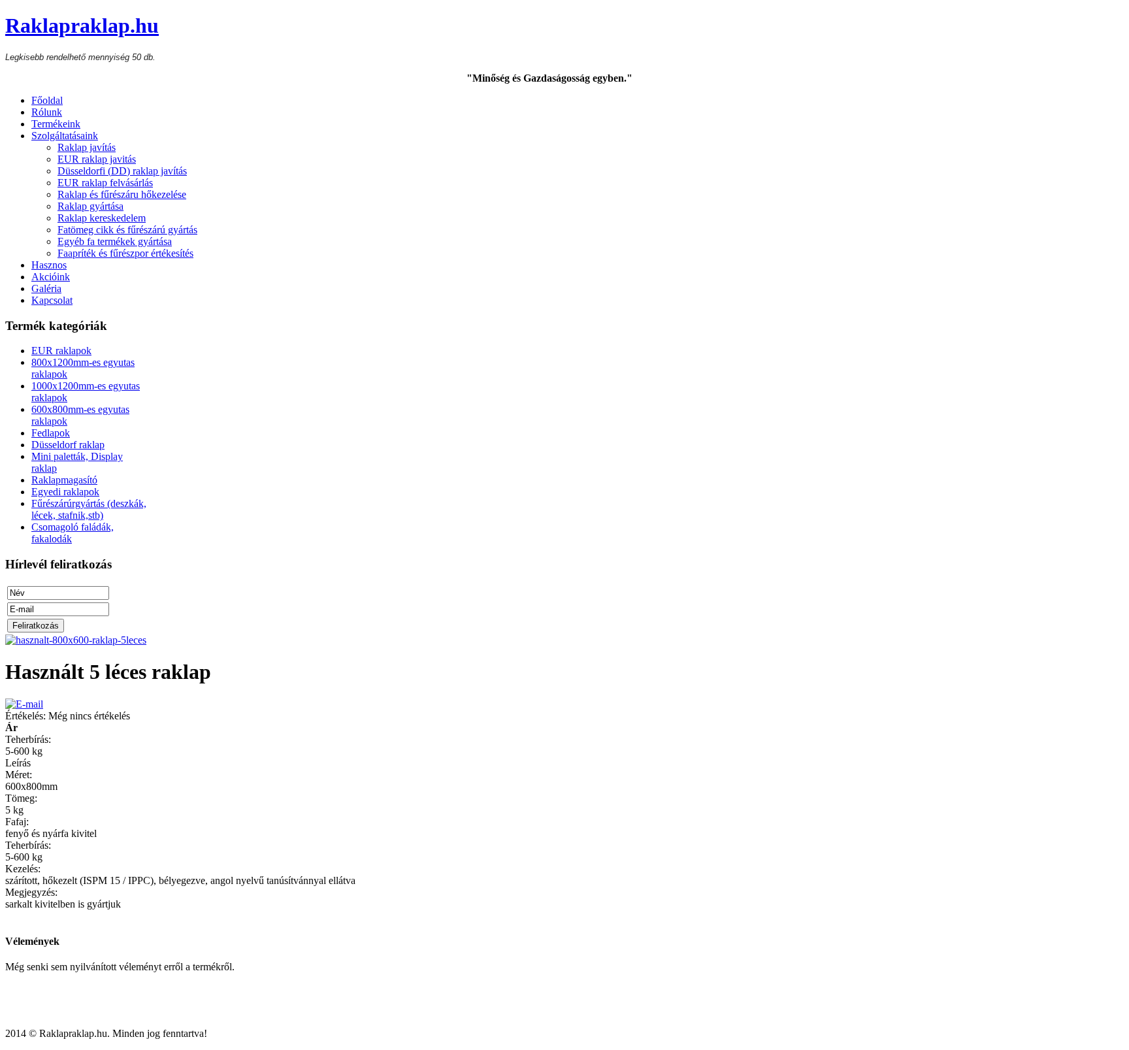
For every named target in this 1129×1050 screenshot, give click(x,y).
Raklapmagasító (64, 479)
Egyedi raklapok (65, 491)
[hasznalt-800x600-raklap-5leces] (75, 640)
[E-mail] (24, 704)
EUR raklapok (61, 350)
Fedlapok (50, 432)
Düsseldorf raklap (68, 444)
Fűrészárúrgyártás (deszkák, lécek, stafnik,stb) (88, 509)
